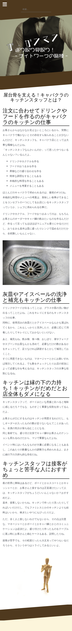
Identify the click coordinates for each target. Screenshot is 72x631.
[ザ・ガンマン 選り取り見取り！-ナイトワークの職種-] (36, 45)
